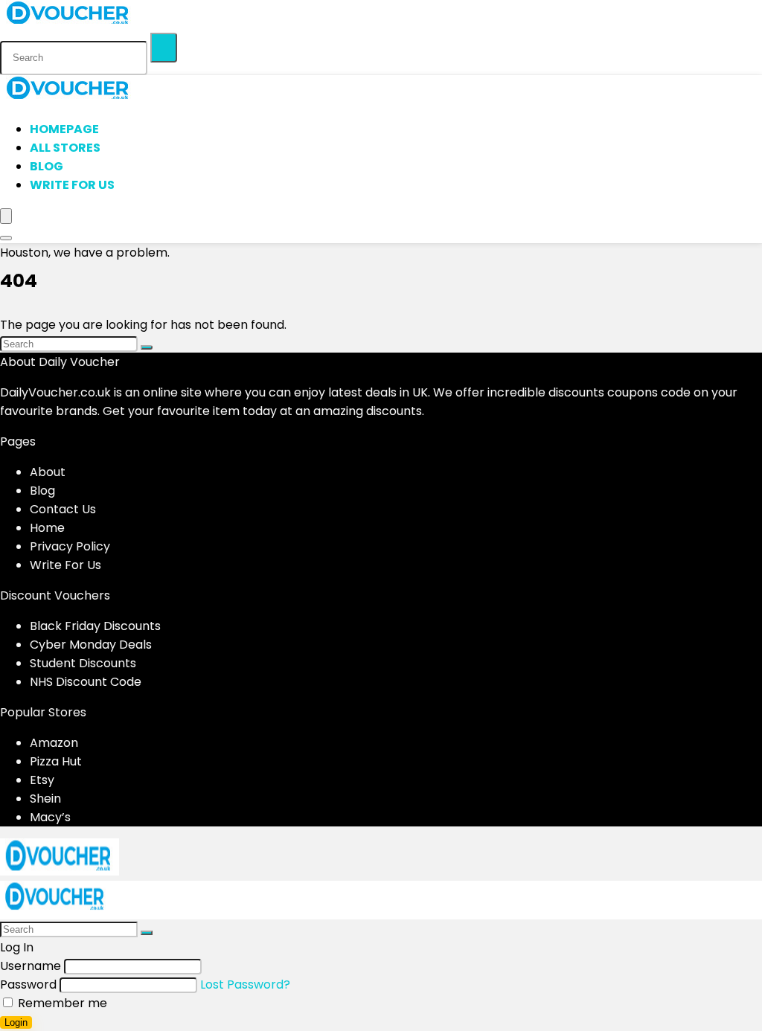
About (47, 472)
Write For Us (72, 184)
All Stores (65, 147)
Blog (46, 166)
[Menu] (6, 216)
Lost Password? (245, 984)
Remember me (61, 1003)
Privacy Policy (70, 546)
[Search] (163, 47)
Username (30, 965)
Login (16, 1022)
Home (47, 527)
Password (28, 984)
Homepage (64, 129)
